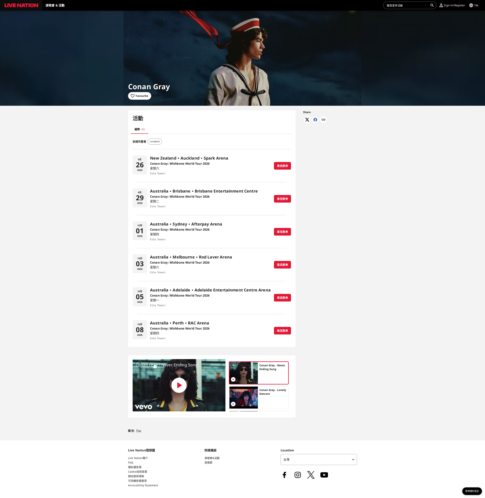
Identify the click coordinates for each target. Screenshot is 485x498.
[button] (21, 5)
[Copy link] (323, 120)
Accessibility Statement (143, 485)
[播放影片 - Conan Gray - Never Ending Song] (179, 385)
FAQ (130, 462)
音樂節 (208, 462)
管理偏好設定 (472, 491)
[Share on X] (307, 122)
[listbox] (319, 459)
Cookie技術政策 (137, 471)
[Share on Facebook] (315, 122)
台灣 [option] (286, 459)
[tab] (139, 129)
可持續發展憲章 (137, 480)
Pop (138, 430)
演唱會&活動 (212, 458)
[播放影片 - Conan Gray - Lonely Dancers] (233, 404)
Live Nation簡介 (138, 458)
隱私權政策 (135, 467)
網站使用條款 (136, 476)
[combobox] (407, 5)
